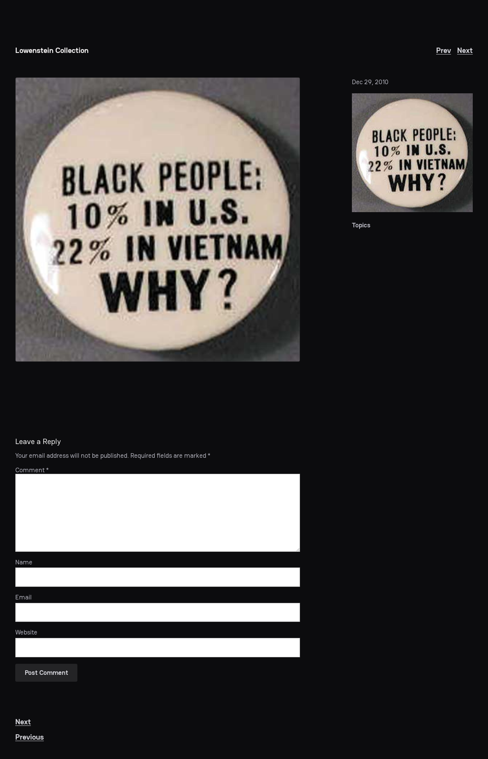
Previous (29, 737)
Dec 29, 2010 (370, 82)
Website (26, 632)
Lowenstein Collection (51, 50)
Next (465, 50)
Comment (32, 470)
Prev (443, 50)
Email (23, 597)
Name (23, 562)
